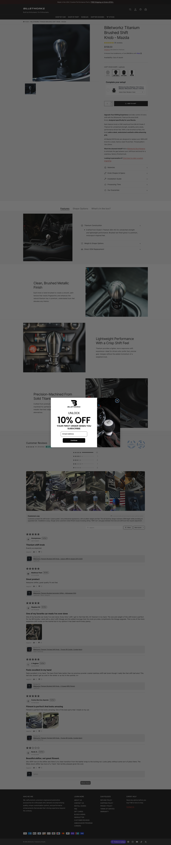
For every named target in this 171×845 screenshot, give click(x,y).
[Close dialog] (117, 400)
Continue (74, 440)
